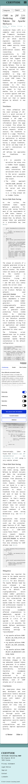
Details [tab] (14, 367)
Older (18, 735)
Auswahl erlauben (14, 415)
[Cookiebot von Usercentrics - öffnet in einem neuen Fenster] (20, 363)
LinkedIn (5, 777)
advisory (6, 581)
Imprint (4, 770)
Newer (9, 735)
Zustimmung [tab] (5, 367)
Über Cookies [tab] (22, 367)
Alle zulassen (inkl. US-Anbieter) (14, 411)
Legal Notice (6, 767)
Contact (4, 773)
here (4, 224)
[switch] (24, 396)
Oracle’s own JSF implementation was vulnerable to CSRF (14, 456)
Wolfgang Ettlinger (17, 26)
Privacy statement (8, 764)
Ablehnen (14, 419)
